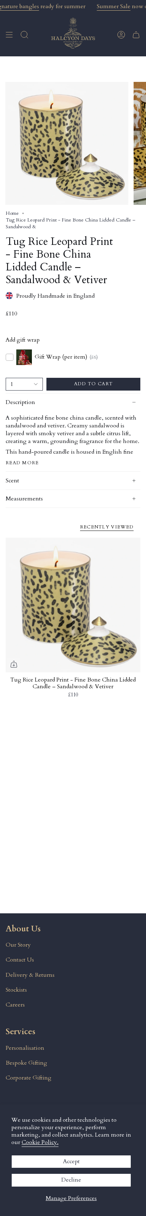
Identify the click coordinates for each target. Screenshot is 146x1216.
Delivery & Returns (30, 975)
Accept (71, 1161)
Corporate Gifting (28, 1078)
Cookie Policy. (40, 1142)
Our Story (18, 945)
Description (20, 402)
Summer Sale (113, 6)
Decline (71, 1180)
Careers (15, 1005)
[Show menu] (9, 34)
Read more (22, 463)
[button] (24, 34)
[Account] (121, 34)
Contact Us (20, 960)
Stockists (16, 990)
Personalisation (25, 1048)
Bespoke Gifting (26, 1063)
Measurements (24, 499)
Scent (12, 480)
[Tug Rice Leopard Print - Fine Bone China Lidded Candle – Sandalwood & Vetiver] (73, 605)
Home (12, 213)
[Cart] (136, 34)
